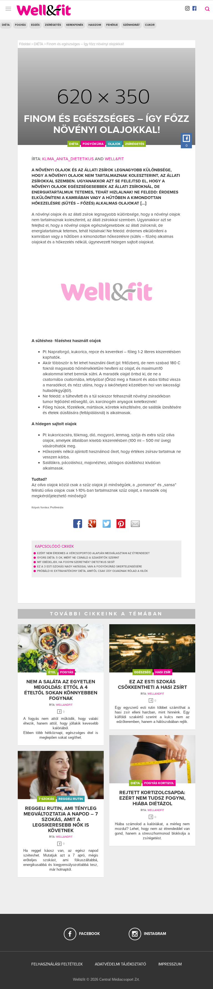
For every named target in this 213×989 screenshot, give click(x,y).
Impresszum (170, 964)
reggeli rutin (71, 799)
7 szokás (46, 799)
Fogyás (20, 25)
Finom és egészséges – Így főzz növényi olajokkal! (85, 44)
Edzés (35, 25)
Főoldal (25, 44)
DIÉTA (6, 25)
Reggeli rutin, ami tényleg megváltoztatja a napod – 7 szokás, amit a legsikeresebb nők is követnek (61, 819)
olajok (114, 144)
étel (52, 672)
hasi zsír (163, 672)
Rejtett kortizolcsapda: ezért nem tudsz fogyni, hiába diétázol (152, 798)
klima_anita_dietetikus (68, 158)
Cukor (149, 25)
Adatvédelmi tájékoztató (120, 964)
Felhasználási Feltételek (57, 964)
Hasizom (94, 25)
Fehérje (112, 25)
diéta (73, 144)
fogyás (66, 672)
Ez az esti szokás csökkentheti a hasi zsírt (152, 684)
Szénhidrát (131, 25)
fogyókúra (93, 144)
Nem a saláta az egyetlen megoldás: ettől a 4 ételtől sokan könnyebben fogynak (60, 690)
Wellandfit (64, 705)
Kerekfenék (74, 25)
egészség (142, 672)
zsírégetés (134, 144)
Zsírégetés (53, 25)
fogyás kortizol (159, 783)
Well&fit (114, 158)
